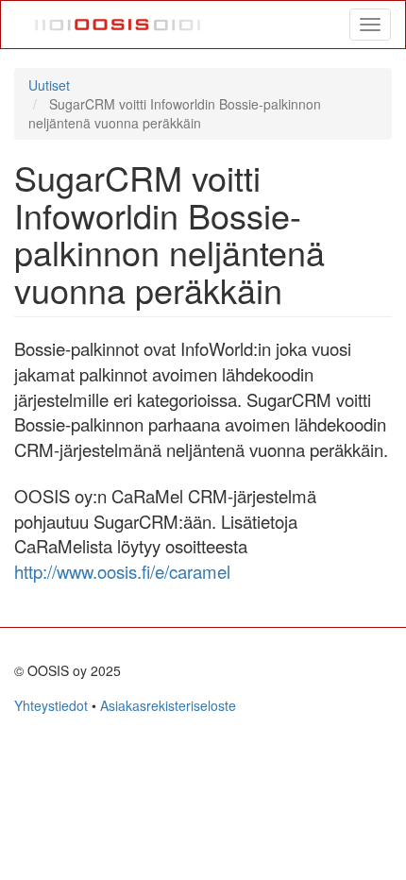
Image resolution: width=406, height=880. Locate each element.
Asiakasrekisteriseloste (168, 705)
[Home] (118, 24)
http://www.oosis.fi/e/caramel (122, 571)
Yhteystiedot (51, 705)
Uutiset (49, 85)
